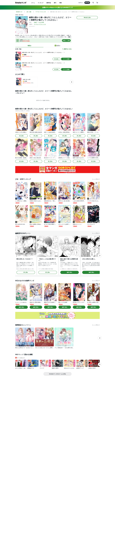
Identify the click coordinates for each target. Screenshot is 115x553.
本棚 (60, 2)
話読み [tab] (58, 45)
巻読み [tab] (29, 45)
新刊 (55, 2)
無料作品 (48, 2)
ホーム (33, 2)
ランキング (40, 2)
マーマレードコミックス (40, 24)
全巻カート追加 (66, 40)
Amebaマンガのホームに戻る (57, 374)
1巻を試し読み (87, 17)
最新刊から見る (68, 49)
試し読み (56, 59)
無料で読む (69, 272)
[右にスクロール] (71, 82)
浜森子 (35, 22)
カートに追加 (66, 59)
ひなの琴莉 (41, 22)
